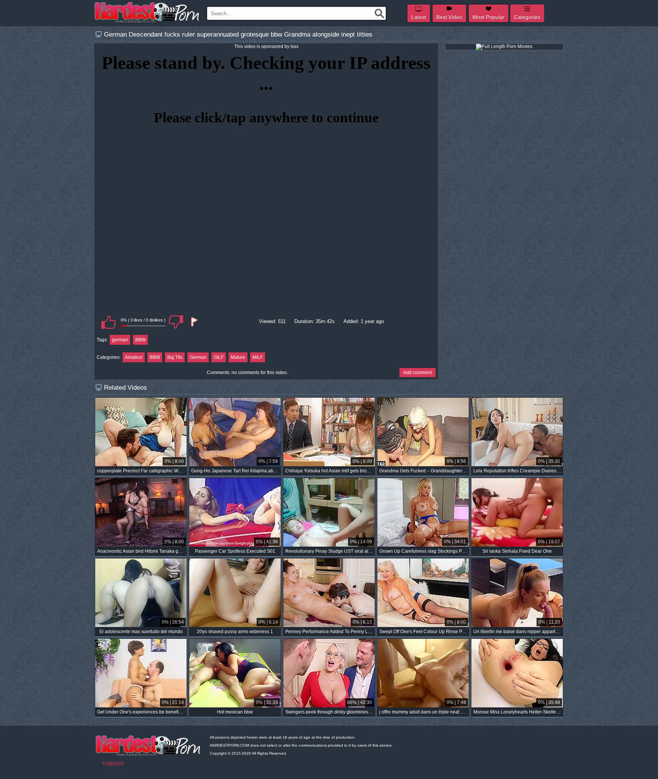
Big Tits (174, 357)
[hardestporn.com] (147, 12)
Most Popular (489, 17)
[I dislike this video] (176, 322)
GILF (219, 357)
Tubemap (113, 763)
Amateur (133, 357)
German (198, 357)
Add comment (417, 372)
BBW (140, 339)
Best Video (449, 17)
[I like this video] (108, 322)
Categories (527, 17)
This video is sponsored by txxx (266, 46)
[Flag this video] (193, 322)
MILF (257, 357)
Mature (238, 357)
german (120, 339)
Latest (418, 17)
